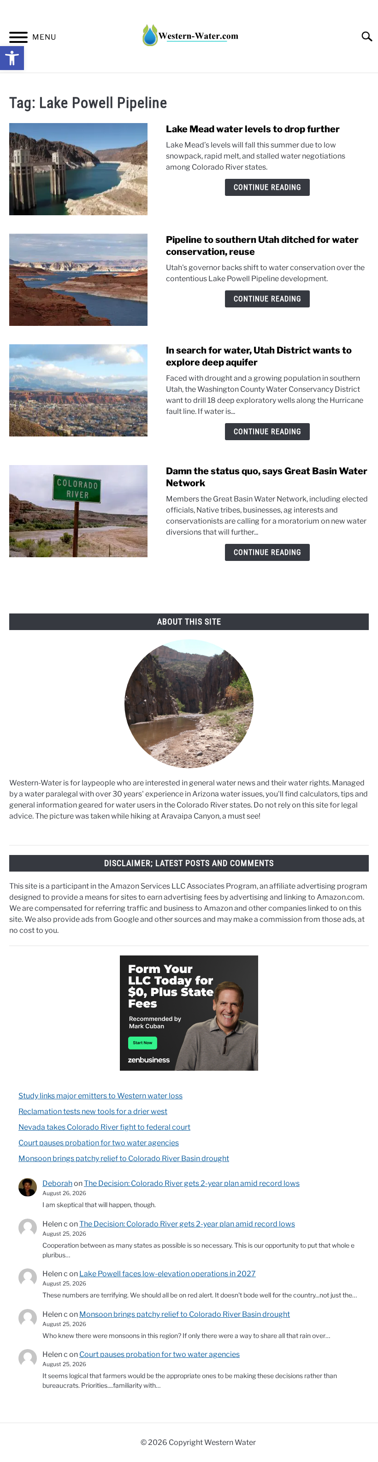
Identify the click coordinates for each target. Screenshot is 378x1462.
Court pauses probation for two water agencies (98, 1142)
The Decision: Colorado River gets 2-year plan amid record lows (192, 1183)
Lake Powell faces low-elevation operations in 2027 (167, 1273)
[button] (12, 58)
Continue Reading (267, 187)
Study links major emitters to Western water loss (100, 1095)
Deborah (57, 1183)
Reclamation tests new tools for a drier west (92, 1111)
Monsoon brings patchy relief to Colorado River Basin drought (123, 1158)
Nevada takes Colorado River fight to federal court (104, 1127)
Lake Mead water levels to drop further (253, 129)
